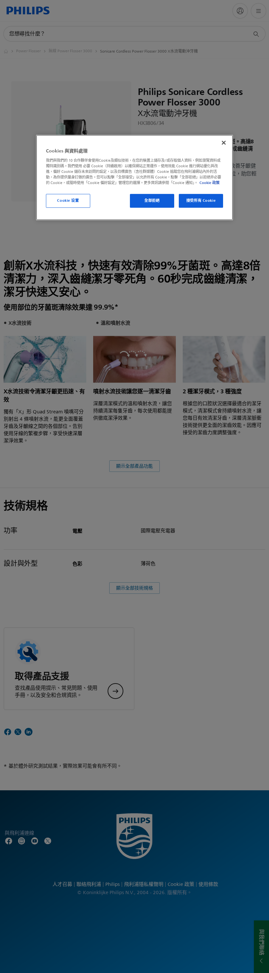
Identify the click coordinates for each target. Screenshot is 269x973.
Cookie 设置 (68, 200)
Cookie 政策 (209, 182)
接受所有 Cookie (201, 200)
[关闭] (224, 142)
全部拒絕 (151, 200)
